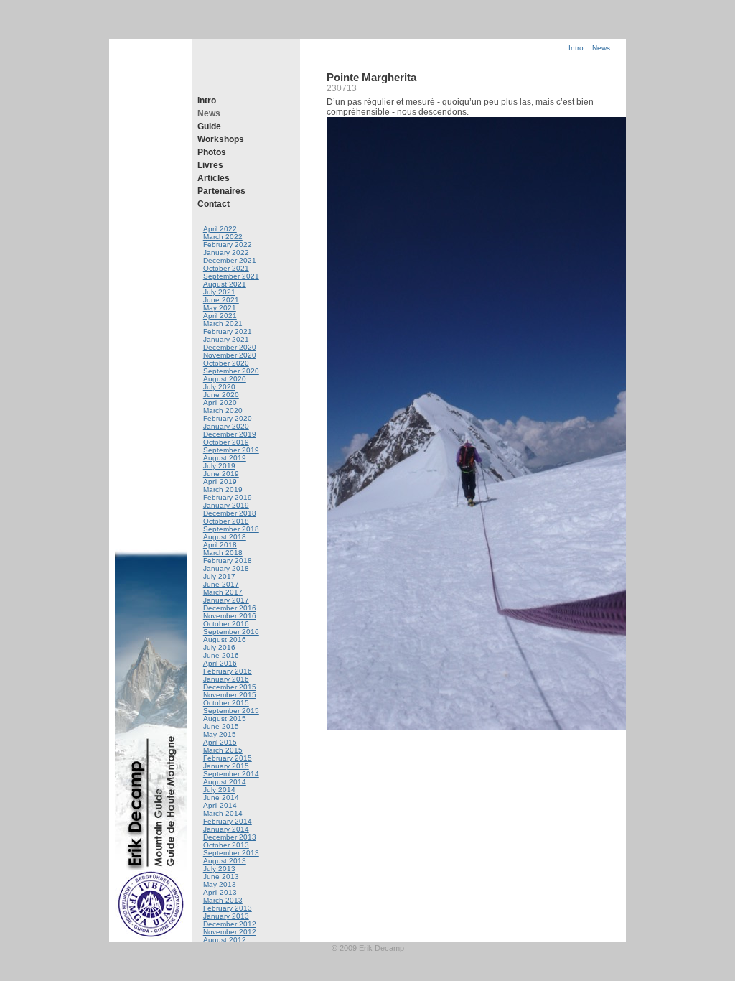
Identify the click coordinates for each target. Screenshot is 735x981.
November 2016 (229, 616)
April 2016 (220, 663)
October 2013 (226, 845)
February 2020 (227, 418)
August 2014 (224, 782)
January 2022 (226, 252)
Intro (206, 101)
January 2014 (226, 829)
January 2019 (226, 505)
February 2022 (227, 244)
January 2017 (226, 600)
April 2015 (220, 742)
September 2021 (231, 276)
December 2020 (229, 347)
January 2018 (226, 568)
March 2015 (223, 750)
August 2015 (224, 718)
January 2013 (226, 916)
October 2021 (226, 268)
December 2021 (229, 260)
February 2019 (227, 497)
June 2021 (221, 300)
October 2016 (226, 624)
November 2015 (229, 695)
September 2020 (231, 371)
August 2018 (224, 537)
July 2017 (219, 576)
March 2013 (223, 900)
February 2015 (227, 758)
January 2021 (226, 339)
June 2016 (221, 655)
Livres (210, 165)
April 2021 (220, 316)
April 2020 (220, 402)
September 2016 (231, 632)
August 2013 (224, 861)
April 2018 (220, 545)
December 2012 (229, 924)
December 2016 (229, 608)
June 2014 (221, 797)
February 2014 (227, 821)
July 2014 (219, 790)
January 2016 (226, 679)
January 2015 (226, 766)
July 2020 (219, 387)
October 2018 (226, 521)
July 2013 (219, 869)
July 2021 (219, 292)
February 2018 (227, 560)
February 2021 (227, 331)
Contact (213, 204)
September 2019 (231, 450)
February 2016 (227, 671)
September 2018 (231, 529)
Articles (213, 178)
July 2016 (219, 647)
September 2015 (231, 711)
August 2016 (224, 639)
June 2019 (221, 474)
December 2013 (229, 837)
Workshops (220, 139)
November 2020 (229, 355)
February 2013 (227, 908)
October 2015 (226, 703)
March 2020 (223, 410)
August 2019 (224, 458)
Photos (211, 152)
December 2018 (229, 513)
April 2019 (220, 481)
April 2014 (220, 805)
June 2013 (221, 876)
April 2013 (220, 892)
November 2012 (229, 932)
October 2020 (226, 363)
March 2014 (223, 813)
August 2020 (224, 379)
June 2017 (221, 584)
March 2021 (223, 323)
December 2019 (229, 434)
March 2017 (223, 592)
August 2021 (224, 284)
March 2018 (223, 553)
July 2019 (219, 466)
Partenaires (221, 191)
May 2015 (219, 734)
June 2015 (221, 726)
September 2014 (231, 774)
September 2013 (231, 853)
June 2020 (221, 395)
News (208, 113)
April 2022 (220, 229)
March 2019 (223, 489)
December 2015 (229, 687)
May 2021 (219, 308)
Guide (209, 126)
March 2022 (223, 237)
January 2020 (226, 426)
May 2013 (219, 884)
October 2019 (226, 442)
